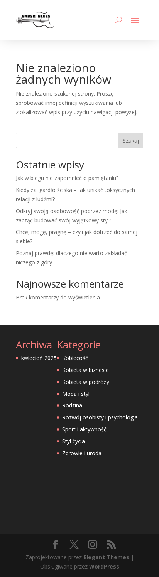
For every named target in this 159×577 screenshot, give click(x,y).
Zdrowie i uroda (81, 453)
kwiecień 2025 (39, 358)
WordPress (104, 566)
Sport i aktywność (84, 429)
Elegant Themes (106, 557)
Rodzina (72, 405)
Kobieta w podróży (85, 381)
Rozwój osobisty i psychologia (100, 417)
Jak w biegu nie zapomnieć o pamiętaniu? (67, 178)
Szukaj (131, 140)
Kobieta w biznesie (85, 369)
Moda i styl (76, 393)
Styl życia (73, 441)
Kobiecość (75, 358)
